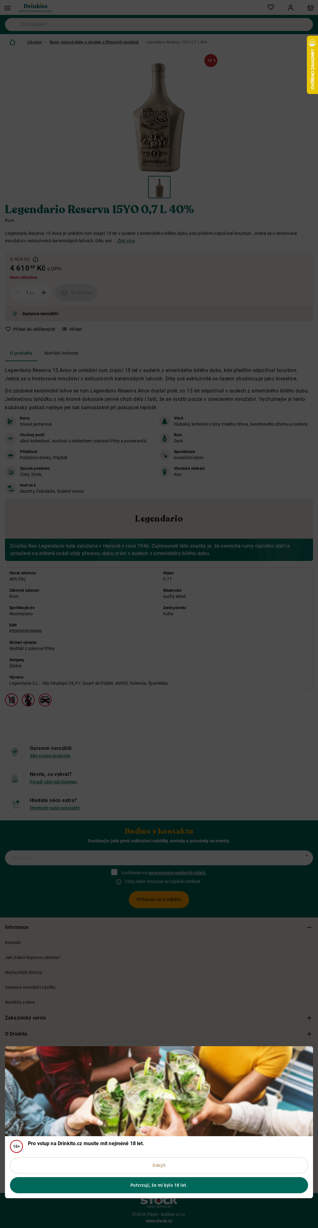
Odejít (159, 1165)
